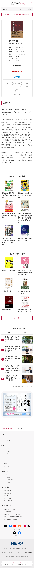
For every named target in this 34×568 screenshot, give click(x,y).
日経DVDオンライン (9, 498)
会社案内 (6, 548)
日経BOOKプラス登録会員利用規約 (13, 516)
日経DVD (6, 495)
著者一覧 (6, 466)
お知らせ (6, 437)
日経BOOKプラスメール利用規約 (12, 514)
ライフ (21, 9)
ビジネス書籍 (7, 477)
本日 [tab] (9, 332)
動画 (5, 464)
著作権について (19, 552)
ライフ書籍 (7, 482)
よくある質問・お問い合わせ (11, 519)
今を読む (29, 9)
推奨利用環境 (7, 511)
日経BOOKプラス (5, 428)
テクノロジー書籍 (8, 479)
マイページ (7, 440)
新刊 (5, 474)
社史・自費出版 (8, 500)
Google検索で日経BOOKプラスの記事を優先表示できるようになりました (18, 14)
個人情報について (26, 548)
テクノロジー (14, 9)
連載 (5, 456)
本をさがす (14, 428)
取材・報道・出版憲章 (15, 548)
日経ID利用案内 (28, 552)
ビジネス (5, 9)
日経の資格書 (7, 493)
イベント (6, 458)
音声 (5, 461)
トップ (3, 434)
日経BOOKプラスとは (9, 509)
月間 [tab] (25, 332)
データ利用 (4, 552)
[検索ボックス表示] (31, 3)
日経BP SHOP (7, 490)
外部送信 (11, 552)
